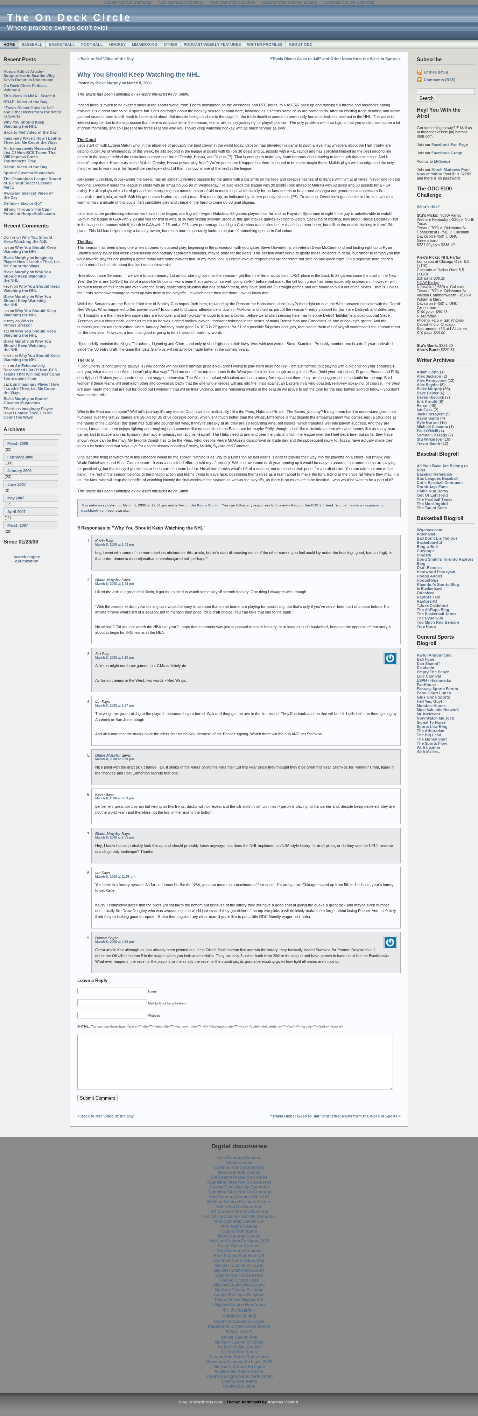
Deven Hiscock (430, 397)
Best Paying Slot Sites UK (239, 1255)
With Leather (428, 747)
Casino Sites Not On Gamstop (239, 1187)
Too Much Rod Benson (438, 622)
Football (92, 44)
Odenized (426, 593)
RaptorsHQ (427, 601)
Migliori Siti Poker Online (239, 1371)
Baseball (31, 44)
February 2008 (20, 457)
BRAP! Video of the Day (25, 102)
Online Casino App (239, 1337)
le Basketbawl (429, 589)
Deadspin (425, 668)
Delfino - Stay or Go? (22, 203)
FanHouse (426, 684)
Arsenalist (426, 534)
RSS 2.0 (318, 505)
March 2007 (17, 525)
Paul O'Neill (427, 431)
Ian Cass (425, 410)
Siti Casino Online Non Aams (239, 1177)
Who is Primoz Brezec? (18, 323)
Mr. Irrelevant (428, 714)
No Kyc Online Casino (239, 1347)
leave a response (364, 505)
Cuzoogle (426, 551)
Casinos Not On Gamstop (239, 1167)
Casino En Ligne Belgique (239, 1294)
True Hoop (426, 626)
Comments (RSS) (440, 80)
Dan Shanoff (428, 663)
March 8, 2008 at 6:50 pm (114, 759)
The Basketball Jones (436, 614)
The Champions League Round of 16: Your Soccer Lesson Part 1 (32, 183)
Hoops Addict (429, 576)
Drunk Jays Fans (432, 487)
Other (170, 44)
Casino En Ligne (239, 1386)
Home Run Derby (432, 491)
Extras (422, 406)
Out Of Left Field (432, 495)
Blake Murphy (16, 257)
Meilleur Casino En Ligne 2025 (239, 1241)
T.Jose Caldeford (432, 605)
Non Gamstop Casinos (239, 1157)
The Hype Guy (430, 618)
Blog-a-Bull (427, 547)
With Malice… (429, 752)
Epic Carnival (429, 676)
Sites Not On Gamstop (239, 1206)
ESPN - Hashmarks (434, 680)
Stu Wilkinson (429, 439)
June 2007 (16, 484)
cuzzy (8, 321)
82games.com (429, 530)
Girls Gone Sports (433, 697)
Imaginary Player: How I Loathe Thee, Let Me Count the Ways (32, 140)
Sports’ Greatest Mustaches (28, 173)
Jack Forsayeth (431, 414)
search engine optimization (27, 559)
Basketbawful (429, 542)
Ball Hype (425, 659)
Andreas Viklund (283, 1402)
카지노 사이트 (239, 1331)
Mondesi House (431, 705)
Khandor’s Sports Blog (438, 584)
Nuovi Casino (239, 1162)
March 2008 (17, 443)
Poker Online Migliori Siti (239, 1299)
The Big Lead (429, 735)
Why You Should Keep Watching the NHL (23, 124)
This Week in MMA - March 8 (29, 96)
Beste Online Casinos (239, 1245)
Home (9, 44)
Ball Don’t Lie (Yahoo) (437, 538)
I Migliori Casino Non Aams (239, 1304)
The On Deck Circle (69, 17)
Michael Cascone (432, 427)
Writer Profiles (264, 44)
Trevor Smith (428, 443)
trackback (89, 510)
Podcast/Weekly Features (212, 44)
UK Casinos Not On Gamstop (239, 1211)
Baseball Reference (434, 474)
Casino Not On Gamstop (239, 1275)
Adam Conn (428, 372)
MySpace (442, 161)
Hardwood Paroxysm (436, 572)
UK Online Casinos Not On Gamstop (239, 1216)
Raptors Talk (428, 597)
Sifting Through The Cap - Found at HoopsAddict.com (29, 211)
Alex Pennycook (432, 380)
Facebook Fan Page (449, 144)
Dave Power (427, 393)
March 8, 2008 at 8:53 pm (114, 798)
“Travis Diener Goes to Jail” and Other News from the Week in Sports (32, 112)
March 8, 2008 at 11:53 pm (115, 876)
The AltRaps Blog (433, 610)
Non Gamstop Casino (239, 1172)
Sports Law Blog (432, 726)
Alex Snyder (428, 385)
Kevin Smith (428, 418)
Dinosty (424, 555)
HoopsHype (427, 580)
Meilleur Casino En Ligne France (239, 1201)
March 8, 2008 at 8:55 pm (114, 837)
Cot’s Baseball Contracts (440, 483)
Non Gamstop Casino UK (239, 1221)
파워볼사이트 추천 (239, 1315)
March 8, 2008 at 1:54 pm (114, 584)
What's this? (428, 207)
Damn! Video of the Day (25, 167)
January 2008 (19, 471)
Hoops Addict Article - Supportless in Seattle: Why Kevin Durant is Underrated (29, 75)
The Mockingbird (432, 504)
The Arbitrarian (430, 731)
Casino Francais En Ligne (239, 1321)
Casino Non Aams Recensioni (239, 1356)
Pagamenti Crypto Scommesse (239, 1326)
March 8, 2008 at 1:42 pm (114, 544)
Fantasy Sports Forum (437, 689)
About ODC (300, 44)
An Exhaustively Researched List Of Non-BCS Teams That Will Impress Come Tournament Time (30, 154)
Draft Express (429, 568)
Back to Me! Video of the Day (30, 132)
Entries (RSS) (436, 72)
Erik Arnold (427, 401)
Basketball (62, 44)
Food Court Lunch (434, 693)
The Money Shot (432, 739)
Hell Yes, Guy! (429, 701)
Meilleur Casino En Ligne (239, 1265)
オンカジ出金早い (239, 1310)
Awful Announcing (434, 655)
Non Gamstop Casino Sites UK (239, 1196)
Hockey (117, 44)
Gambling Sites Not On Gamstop (239, 1182)
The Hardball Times (434, 499)
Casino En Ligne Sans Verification (239, 1376)
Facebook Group (447, 153)
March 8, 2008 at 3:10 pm (114, 657)
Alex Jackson (429, 376)
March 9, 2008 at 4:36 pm (114, 942)
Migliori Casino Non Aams (239, 1270)
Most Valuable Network (438, 710)
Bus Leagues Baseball (437, 478)
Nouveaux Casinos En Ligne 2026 (239, 1361)
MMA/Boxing (144, 44)
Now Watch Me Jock (435, 718)
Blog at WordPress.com (200, 1402)
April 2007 (16, 512)
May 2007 (15, 498)
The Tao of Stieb (432, 508)
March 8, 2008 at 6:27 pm (114, 705)
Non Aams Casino (239, 1226)
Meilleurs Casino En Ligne (239, 1366)
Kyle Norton (428, 422)
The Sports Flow (432, 743)
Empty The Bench (433, 672)
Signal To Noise (431, 722)
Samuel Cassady (432, 435)
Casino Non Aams (239, 1231)
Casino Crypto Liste (239, 1280)
